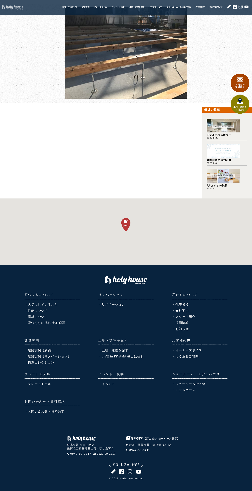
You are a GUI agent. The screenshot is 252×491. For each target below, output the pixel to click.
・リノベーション (111, 304)
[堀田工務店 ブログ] (229, 8)
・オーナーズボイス (187, 350)
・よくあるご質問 (185, 356)
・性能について (36, 310)
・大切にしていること (41, 304)
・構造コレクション (39, 362)
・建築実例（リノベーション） (48, 356)
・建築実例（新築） (39, 350)
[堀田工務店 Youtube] (246, 7)
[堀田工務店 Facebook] (235, 8)
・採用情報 (180, 323)
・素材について (36, 317)
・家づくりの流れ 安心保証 (45, 323)
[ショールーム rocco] (152, 440)
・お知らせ (180, 329)
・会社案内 (180, 310)
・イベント (106, 384)
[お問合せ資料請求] (240, 91)
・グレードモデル (38, 384)
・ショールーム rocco (188, 384)
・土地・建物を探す (113, 350)
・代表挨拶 (180, 304)
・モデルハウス (183, 390)
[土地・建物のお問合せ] (240, 113)
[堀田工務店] (126, 283)
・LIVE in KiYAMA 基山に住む (121, 356)
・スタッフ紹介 (183, 317)
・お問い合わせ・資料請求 (44, 411)
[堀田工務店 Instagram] (241, 8)
